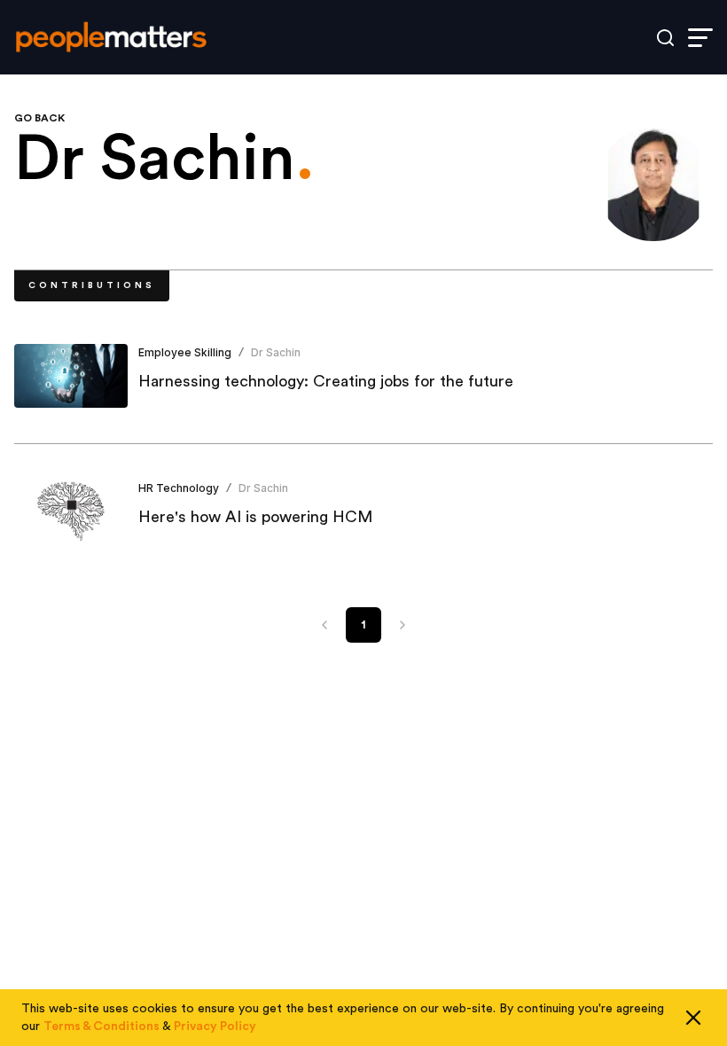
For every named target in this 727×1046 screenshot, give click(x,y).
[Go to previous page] (324, 625)
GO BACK (39, 118)
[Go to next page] (402, 625)
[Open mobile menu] (700, 37)
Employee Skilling (184, 352)
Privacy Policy (215, 1026)
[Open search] (665, 37)
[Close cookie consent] (693, 1017)
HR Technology (178, 488)
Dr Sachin (276, 352)
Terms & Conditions (101, 1026)
